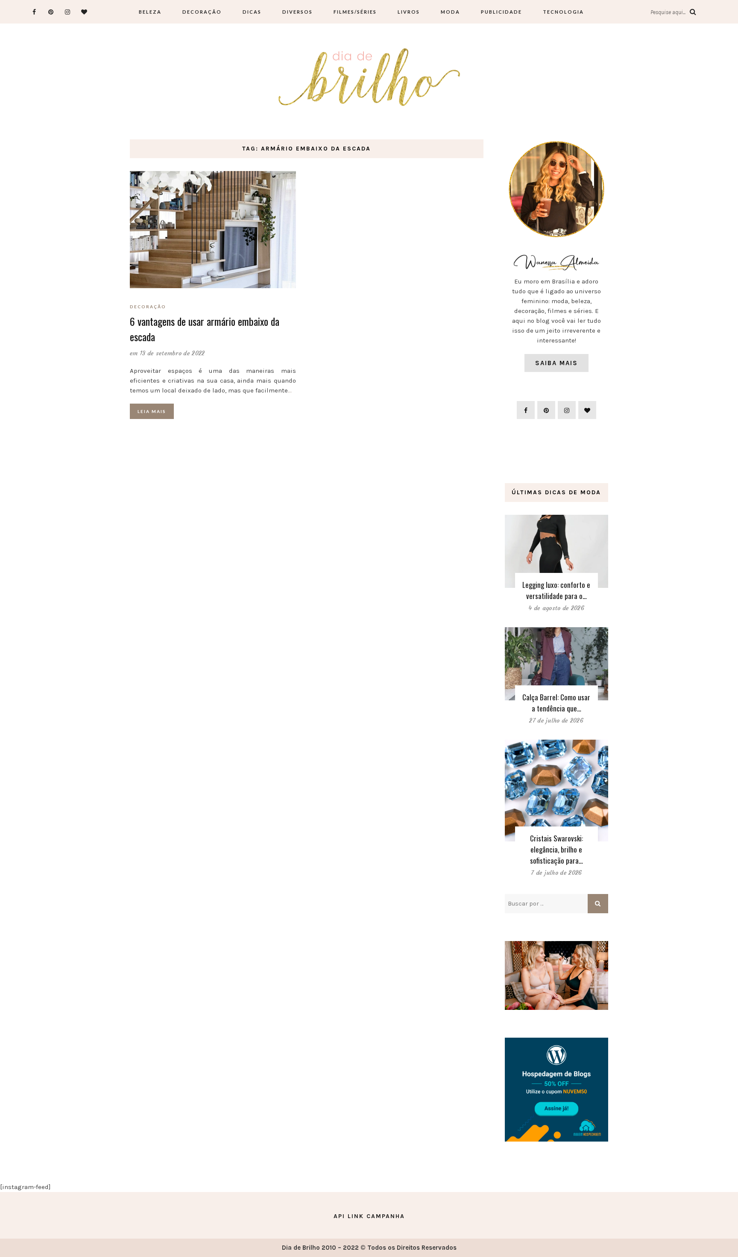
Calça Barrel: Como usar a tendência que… (556, 703)
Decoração (202, 12)
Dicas (252, 12)
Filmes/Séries (355, 12)
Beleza (150, 12)
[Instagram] (67, 12)
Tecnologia (563, 12)
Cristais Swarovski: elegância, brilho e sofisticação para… (556, 849)
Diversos (297, 12)
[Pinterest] (51, 12)
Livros (409, 12)
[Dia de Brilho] (369, 78)
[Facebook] (34, 12)
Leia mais (152, 411)
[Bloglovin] (84, 12)
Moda (450, 12)
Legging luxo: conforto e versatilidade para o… (556, 590)
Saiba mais (556, 363)
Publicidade (501, 12)
